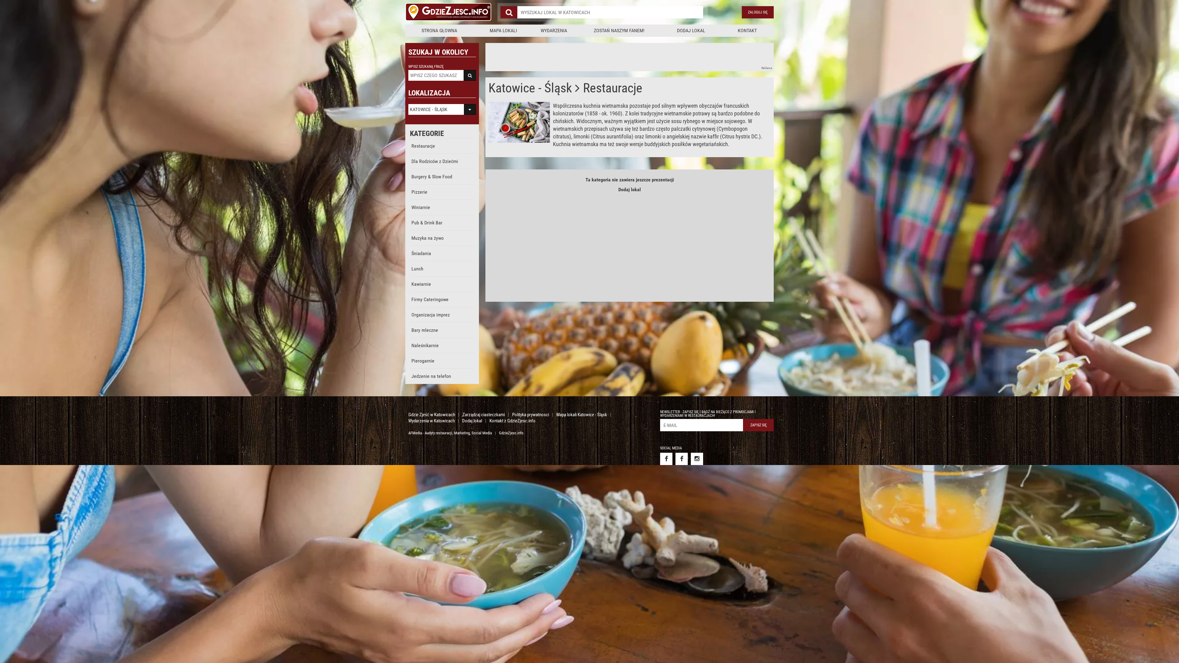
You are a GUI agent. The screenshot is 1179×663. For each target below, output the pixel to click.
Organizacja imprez (430, 315)
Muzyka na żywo (427, 238)
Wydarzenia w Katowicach (431, 421)
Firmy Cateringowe (430, 299)
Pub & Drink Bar (426, 223)
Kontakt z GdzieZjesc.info (512, 421)
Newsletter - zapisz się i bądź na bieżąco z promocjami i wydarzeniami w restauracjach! (708, 413)
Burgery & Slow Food (431, 177)
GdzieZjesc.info (511, 433)
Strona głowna (439, 30)
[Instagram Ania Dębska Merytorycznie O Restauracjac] (697, 459)
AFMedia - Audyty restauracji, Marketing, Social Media (450, 433)
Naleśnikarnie (425, 345)
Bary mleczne (424, 330)
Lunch (417, 269)
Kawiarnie (421, 284)
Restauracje (423, 146)
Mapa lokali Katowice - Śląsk (581, 414)
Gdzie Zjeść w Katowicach (431, 414)
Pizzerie (419, 192)
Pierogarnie (422, 361)
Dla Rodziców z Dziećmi (434, 161)
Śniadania (421, 253)
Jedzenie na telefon (431, 376)
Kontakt (747, 30)
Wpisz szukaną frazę (426, 66)
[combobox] (610, 12)
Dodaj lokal (691, 30)
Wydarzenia (554, 30)
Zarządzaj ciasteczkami (483, 414)
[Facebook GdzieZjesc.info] (666, 459)
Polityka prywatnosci (530, 414)
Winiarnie (420, 207)
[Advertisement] (597, 57)
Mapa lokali (503, 30)
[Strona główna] (448, 12)
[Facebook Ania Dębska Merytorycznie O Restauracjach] (681, 459)
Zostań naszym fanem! (619, 30)
